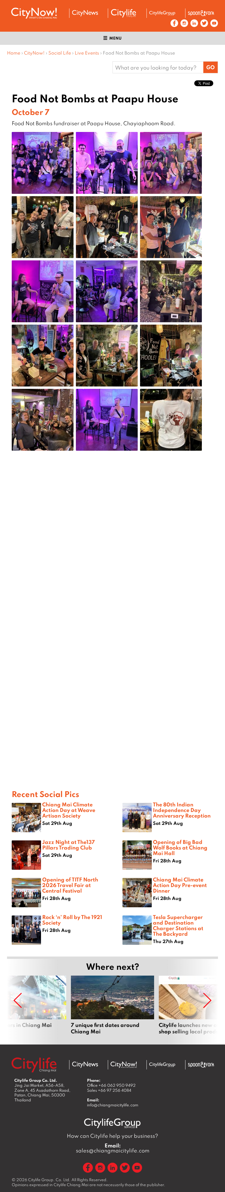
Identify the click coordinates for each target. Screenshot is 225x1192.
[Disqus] (112, 548)
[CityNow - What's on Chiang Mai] (123, 1064)
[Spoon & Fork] (201, 13)
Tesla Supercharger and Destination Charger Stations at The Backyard (178, 925)
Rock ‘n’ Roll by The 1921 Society (72, 919)
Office (111, 1085)
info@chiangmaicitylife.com (112, 1105)
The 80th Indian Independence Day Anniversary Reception (182, 810)
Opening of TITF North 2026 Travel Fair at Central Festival (70, 885)
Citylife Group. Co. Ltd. (49, 1179)
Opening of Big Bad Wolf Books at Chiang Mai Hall (180, 847)
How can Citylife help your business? (112, 1135)
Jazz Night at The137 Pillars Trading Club (68, 844)
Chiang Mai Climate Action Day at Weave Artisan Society (68, 810)
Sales (109, 1090)
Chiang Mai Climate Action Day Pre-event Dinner (180, 885)
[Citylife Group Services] (162, 13)
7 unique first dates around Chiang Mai (112, 1005)
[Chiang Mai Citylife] (123, 13)
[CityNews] (84, 13)
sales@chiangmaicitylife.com (112, 1148)
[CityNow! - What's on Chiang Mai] (34, 13)
